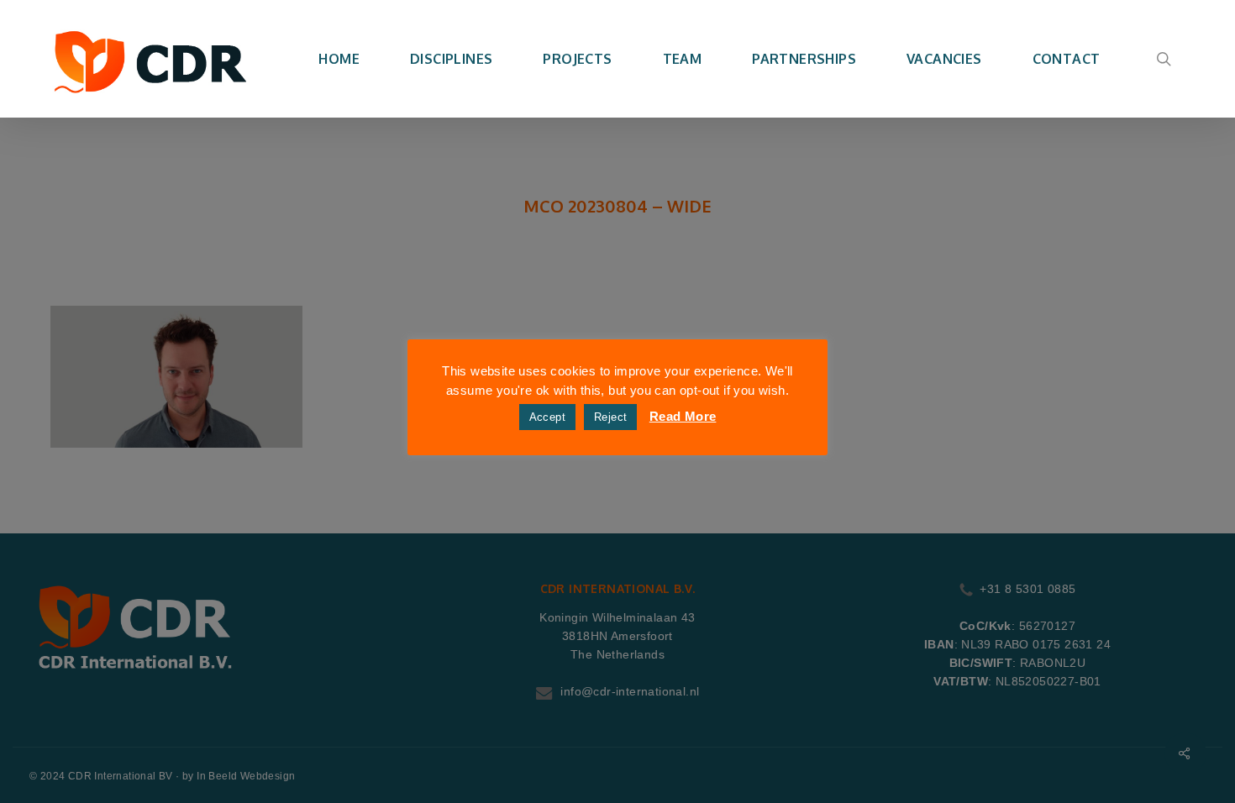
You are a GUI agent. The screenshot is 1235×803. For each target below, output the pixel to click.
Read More (683, 416)
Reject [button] (610, 417)
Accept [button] (547, 417)
